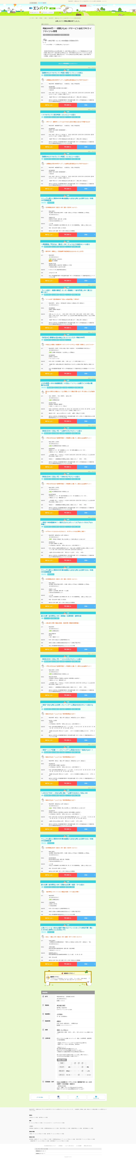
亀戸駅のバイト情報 (43, 1117)
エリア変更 (58, 8)
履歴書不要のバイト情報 (76, 1128)
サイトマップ (104, 5)
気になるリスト (36, 12)
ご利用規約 (60, 1145)
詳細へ (86, 105)
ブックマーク (96, 1098)
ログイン (89, 5)
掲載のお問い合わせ (88, 1145)
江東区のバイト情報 (33, 1117)
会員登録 (83, 5)
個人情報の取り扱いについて (50, 1145)
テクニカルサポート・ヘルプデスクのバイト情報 (54, 1122)
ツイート (77, 1098)
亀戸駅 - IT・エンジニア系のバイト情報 (55, 1133)
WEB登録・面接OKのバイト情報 (36, 1128)
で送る (40, 1097)
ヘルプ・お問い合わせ (97, 5)
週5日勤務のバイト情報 (88, 1128)
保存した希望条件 (49, 12)
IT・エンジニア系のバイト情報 (35, 1122)
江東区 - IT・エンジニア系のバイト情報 (37, 1133)
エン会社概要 (78, 1145)
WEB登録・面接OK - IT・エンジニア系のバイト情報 (40, 1139)
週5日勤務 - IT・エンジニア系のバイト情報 (59, 1141)
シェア (58, 1098)
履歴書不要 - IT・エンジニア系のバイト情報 (40, 1141)
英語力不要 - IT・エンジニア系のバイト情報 (85, 1139)
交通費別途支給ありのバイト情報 (51, 1128)
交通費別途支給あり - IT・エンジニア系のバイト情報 (64, 1139)
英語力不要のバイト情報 (65, 1128)
